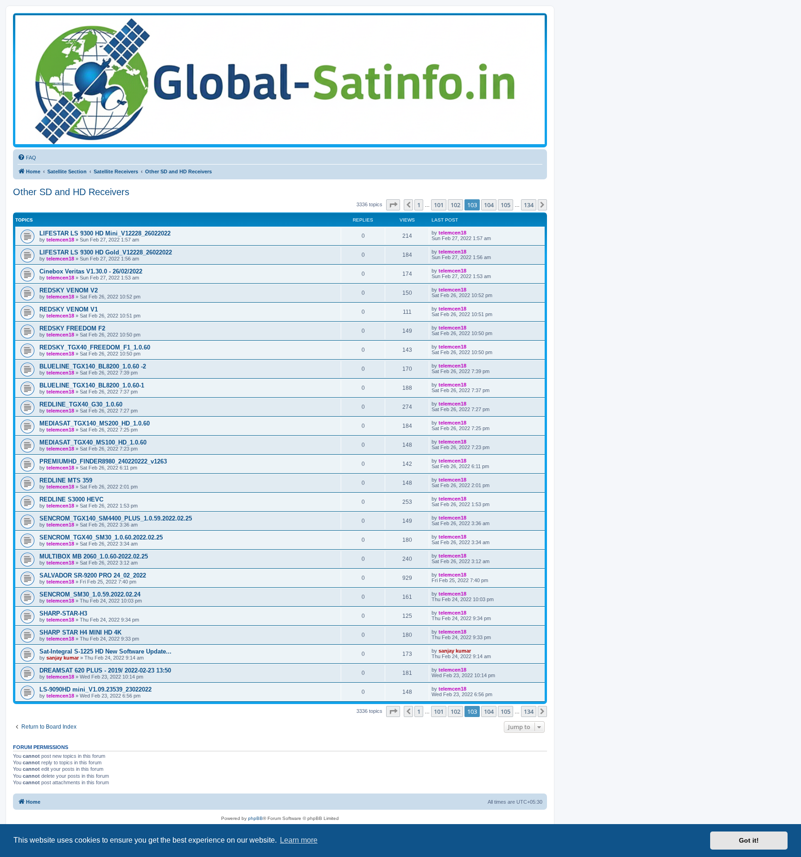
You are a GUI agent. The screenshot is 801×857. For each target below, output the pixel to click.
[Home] (280, 79)
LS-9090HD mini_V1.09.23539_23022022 (95, 689)
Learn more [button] (299, 840)
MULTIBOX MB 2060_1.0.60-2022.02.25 (93, 556)
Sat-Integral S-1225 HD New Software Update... (105, 651)
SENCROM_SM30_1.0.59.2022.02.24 (89, 594)
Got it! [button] (749, 840)
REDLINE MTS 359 (65, 480)
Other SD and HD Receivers (71, 192)
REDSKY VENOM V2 (68, 290)
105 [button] (505, 205)
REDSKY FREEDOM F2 (72, 328)
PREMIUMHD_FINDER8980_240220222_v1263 (103, 461)
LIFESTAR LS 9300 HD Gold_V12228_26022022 (105, 252)
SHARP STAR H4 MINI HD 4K (80, 632)
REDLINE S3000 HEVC (71, 499)
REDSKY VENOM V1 (68, 309)
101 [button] (439, 205)
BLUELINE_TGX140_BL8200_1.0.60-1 (91, 385)
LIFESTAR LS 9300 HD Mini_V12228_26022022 (105, 233)
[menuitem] (27, 157)
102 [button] (455, 205)
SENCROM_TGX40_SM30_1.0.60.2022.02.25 (101, 537)
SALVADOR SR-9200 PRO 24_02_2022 (92, 575)
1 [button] (418, 205)
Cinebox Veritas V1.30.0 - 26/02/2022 (90, 271)
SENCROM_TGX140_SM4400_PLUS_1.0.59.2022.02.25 (115, 518)
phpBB (255, 818)
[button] (393, 204)
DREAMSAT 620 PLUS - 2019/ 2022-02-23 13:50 (105, 670)
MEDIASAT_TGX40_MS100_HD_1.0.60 (92, 442)
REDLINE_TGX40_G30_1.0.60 (80, 404)
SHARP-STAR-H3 (63, 613)
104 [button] (489, 205)
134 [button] (529, 205)
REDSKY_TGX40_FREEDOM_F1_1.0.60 (94, 347)
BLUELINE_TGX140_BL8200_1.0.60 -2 (92, 366)
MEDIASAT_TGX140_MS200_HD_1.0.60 (94, 423)
